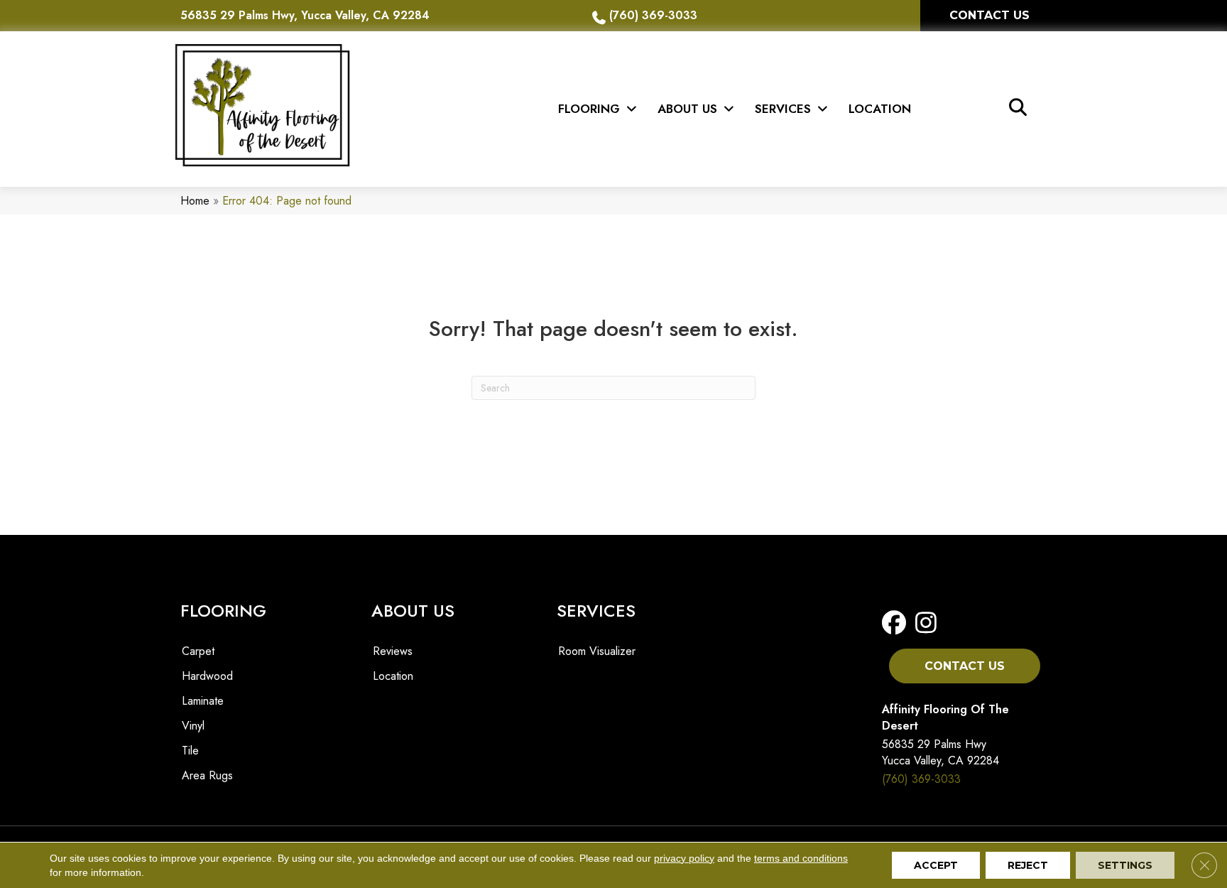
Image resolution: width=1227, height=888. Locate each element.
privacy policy (684, 858)
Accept (936, 865)
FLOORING (223, 610)
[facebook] (897, 623)
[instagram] (926, 623)
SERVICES (596, 610)
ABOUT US (412, 610)
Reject (1028, 865)
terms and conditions (801, 858)
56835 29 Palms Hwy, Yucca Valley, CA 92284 (305, 15)
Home (194, 201)
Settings (1125, 865)
